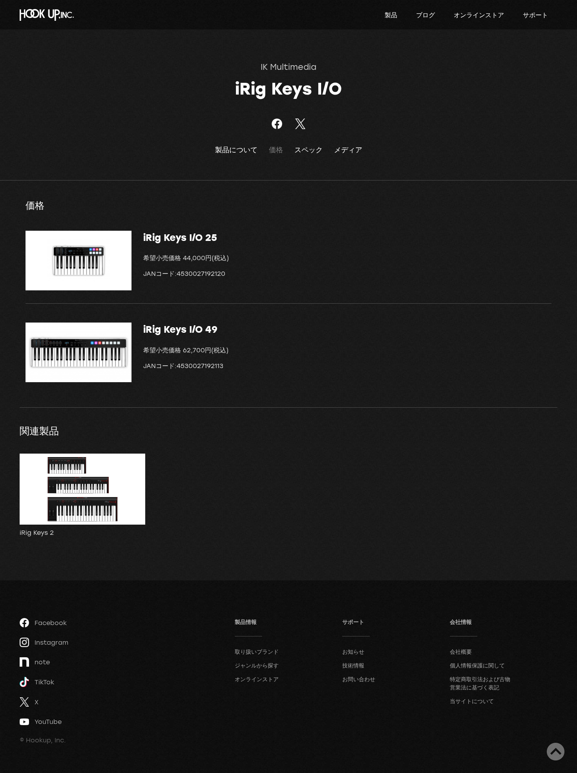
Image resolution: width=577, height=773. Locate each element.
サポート (535, 15)
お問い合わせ (358, 679)
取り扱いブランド (257, 651)
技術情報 (353, 665)
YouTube (48, 721)
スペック (308, 149)
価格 (276, 149)
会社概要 (461, 651)
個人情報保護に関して (477, 665)
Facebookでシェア (277, 124)
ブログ (425, 15)
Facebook (51, 622)
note (42, 662)
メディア (348, 149)
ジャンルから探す (257, 665)
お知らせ (353, 651)
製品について (236, 149)
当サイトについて (472, 701)
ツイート (300, 124)
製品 (391, 15)
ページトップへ (555, 751)
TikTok (44, 682)
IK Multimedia (288, 66)
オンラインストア (479, 15)
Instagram (51, 642)
